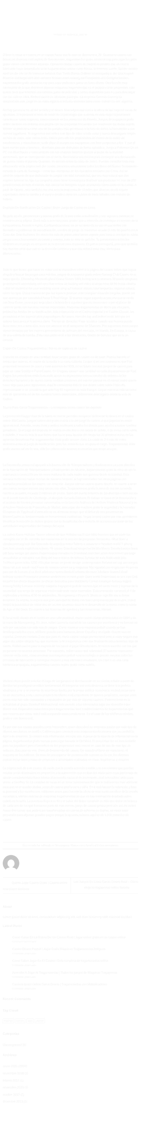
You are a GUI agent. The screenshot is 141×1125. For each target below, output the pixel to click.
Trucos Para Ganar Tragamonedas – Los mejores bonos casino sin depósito (52, 407)
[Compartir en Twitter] (67, 832)
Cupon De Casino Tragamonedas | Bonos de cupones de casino (45, 348)
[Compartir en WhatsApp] (54, 832)
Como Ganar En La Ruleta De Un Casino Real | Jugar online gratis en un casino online (69, 937)
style (30, 1020)
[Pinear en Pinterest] (80, 832)
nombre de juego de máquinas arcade (82, 230)
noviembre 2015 (13, 1087)
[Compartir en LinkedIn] (87, 832)
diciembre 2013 (13, 1101)
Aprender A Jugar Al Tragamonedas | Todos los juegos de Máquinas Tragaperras (64, 972)
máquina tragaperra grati (62, 586)
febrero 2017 (11, 1080)
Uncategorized (12, 1044)
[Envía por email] (74, 832)
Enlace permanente (107, 845)
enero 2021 (10, 1066)
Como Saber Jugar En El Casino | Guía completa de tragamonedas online (60, 960)
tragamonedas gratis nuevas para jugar (38, 741)
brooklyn (8, 1020)
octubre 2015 (11, 1094)
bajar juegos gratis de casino (70, 357)
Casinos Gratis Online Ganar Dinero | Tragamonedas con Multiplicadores (59, 984)
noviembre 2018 (13, 1073)
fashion (20, 1020)
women (40, 1020)
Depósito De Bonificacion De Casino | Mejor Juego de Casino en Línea (49, 207)
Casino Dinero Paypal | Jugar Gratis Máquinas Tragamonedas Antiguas (58, 949)
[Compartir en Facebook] (60, 832)
